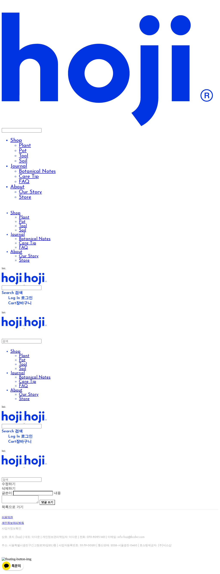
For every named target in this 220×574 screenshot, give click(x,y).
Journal (18, 166)
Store (25, 197)
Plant (25, 145)
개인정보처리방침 (13, 523)
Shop (16, 140)
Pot (23, 150)
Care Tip (29, 176)
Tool (23, 155)
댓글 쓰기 (47, 502)
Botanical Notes (37, 171)
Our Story (30, 192)
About (17, 186)
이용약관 (7, 517)
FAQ (24, 181)
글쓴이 (7, 493)
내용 (57, 493)
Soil (23, 161)
